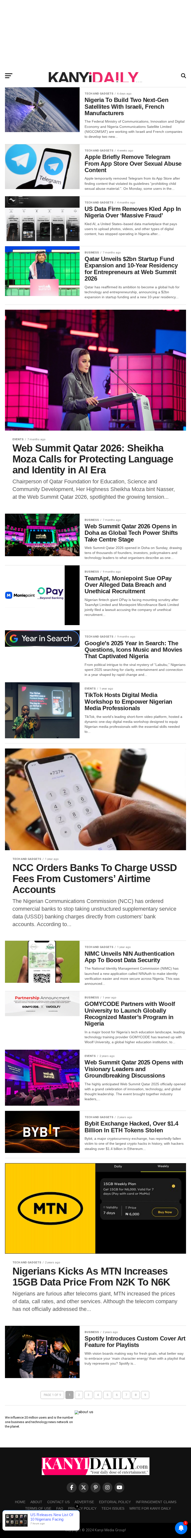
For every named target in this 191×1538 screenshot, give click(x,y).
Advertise (84, 1502)
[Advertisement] (95, 35)
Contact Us (58, 1502)
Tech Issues (112, 1508)
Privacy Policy (82, 1508)
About (36, 1502)
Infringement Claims (156, 1502)
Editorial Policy (115, 1502)
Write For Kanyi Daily (150, 1508)
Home (20, 1502)
